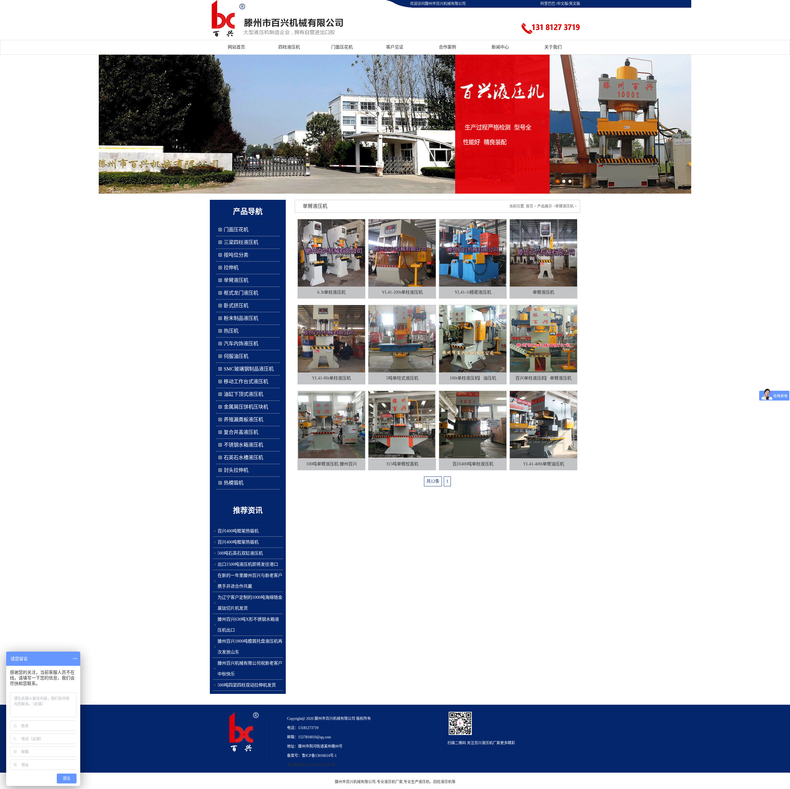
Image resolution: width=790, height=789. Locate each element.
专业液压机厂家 (390, 782)
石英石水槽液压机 (243, 457)
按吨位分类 (236, 255)
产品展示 (544, 206)
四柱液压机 (289, 47)
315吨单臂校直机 (402, 464)
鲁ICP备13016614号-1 (319, 755)
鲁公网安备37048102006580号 (311, 765)
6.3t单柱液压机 (331, 292)
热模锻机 (233, 482)
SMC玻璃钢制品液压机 (249, 368)
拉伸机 (231, 267)
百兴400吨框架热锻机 (238, 531)
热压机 (231, 331)
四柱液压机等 (444, 782)
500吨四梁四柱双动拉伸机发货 (247, 685)
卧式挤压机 (236, 305)
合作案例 (447, 47)
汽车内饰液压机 (241, 343)
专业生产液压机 (417, 782)
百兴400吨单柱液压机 (472, 464)
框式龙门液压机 (241, 293)
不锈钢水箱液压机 (243, 444)
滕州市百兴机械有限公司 (355, 782)
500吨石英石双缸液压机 (240, 553)
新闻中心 (500, 47)
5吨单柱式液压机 (402, 378)
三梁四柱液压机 (241, 242)
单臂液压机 (236, 280)
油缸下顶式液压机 (243, 394)
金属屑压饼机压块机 (246, 406)
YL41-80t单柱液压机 (331, 378)
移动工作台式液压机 (246, 381)
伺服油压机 (236, 356)
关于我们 (553, 47)
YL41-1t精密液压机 (473, 292)
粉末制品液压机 (241, 318)
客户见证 (394, 47)
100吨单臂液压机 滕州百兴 (331, 464)
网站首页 (236, 47)
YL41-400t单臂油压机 (543, 464)
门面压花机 (342, 47)
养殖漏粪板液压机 (243, 419)
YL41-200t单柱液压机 (402, 292)
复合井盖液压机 (241, 432)
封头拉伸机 (236, 470)
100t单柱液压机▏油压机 (473, 378)
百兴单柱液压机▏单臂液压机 (543, 378)
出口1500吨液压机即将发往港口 (248, 564)
